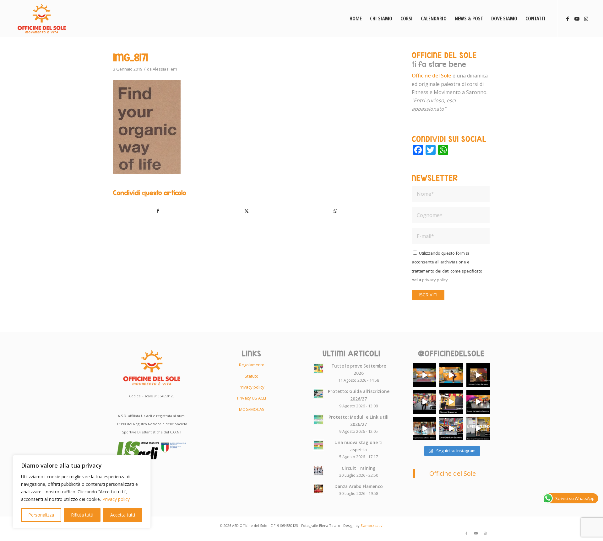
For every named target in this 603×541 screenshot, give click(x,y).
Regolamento (251, 365)
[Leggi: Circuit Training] (318, 470)
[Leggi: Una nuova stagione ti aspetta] (318, 445)
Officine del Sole (452, 473)
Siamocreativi (372, 525)
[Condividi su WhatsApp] (335, 211)
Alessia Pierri (165, 69)
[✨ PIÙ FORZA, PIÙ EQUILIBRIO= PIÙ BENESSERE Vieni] (451, 401)
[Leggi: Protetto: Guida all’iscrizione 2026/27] (318, 394)
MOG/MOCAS (251, 409)
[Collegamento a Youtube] (577, 18)
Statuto (251, 376)
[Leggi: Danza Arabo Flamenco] (318, 489)
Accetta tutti (122, 515)
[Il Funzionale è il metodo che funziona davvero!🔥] (424, 401)
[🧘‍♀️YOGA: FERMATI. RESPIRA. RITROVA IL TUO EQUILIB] (424, 428)
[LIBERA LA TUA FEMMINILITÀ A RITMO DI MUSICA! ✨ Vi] (478, 401)
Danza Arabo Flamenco (358, 486)
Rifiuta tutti (82, 515)
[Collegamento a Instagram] (586, 18)
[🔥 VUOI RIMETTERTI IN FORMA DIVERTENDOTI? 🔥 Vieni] (478, 428)
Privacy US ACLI (251, 398)
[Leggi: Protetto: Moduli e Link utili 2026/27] (318, 419)
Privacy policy (116, 499)
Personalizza (41, 515)
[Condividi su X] (247, 211)
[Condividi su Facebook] (157, 211)
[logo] (41, 18)
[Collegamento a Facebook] (567, 18)
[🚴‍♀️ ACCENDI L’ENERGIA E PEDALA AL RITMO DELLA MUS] (478, 375)
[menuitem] (355, 18)
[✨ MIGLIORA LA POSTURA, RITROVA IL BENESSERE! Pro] (424, 375)
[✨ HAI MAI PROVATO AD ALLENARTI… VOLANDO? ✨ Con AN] (451, 428)
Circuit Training (359, 468)
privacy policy (435, 280)
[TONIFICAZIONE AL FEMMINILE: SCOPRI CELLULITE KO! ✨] (451, 375)
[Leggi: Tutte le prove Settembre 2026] (318, 368)
